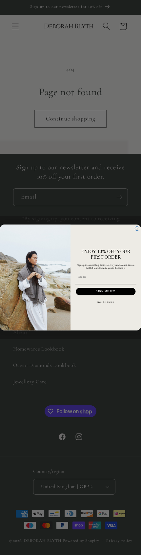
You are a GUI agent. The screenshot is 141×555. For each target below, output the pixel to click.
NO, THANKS (105, 302)
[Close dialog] (137, 228)
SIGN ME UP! (105, 291)
